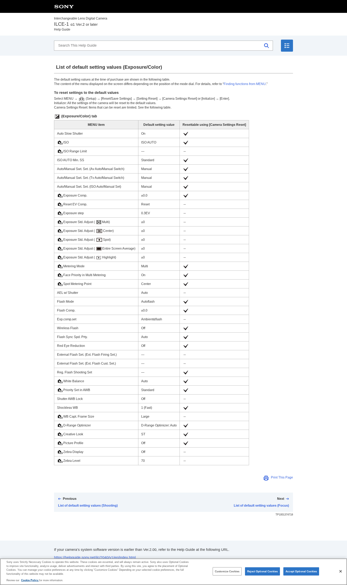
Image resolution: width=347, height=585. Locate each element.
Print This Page (282, 477)
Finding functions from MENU (245, 84)
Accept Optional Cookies (301, 571)
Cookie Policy (30, 580)
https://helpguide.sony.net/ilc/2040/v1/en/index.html (95, 557)
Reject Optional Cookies (262, 571)
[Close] (340, 571)
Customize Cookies (227, 571)
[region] (173, 571)
